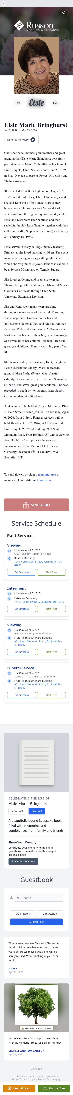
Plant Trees (51, 572)
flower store (44, 480)
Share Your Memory (23, 861)
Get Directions (22, 572)
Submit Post (36, 922)
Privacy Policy (26, 1079)
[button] (36, 1007)
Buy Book (37, 811)
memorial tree (47, 474)
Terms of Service (46, 1079)
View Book (17, 811)
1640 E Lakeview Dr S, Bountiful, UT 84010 (39, 601)
